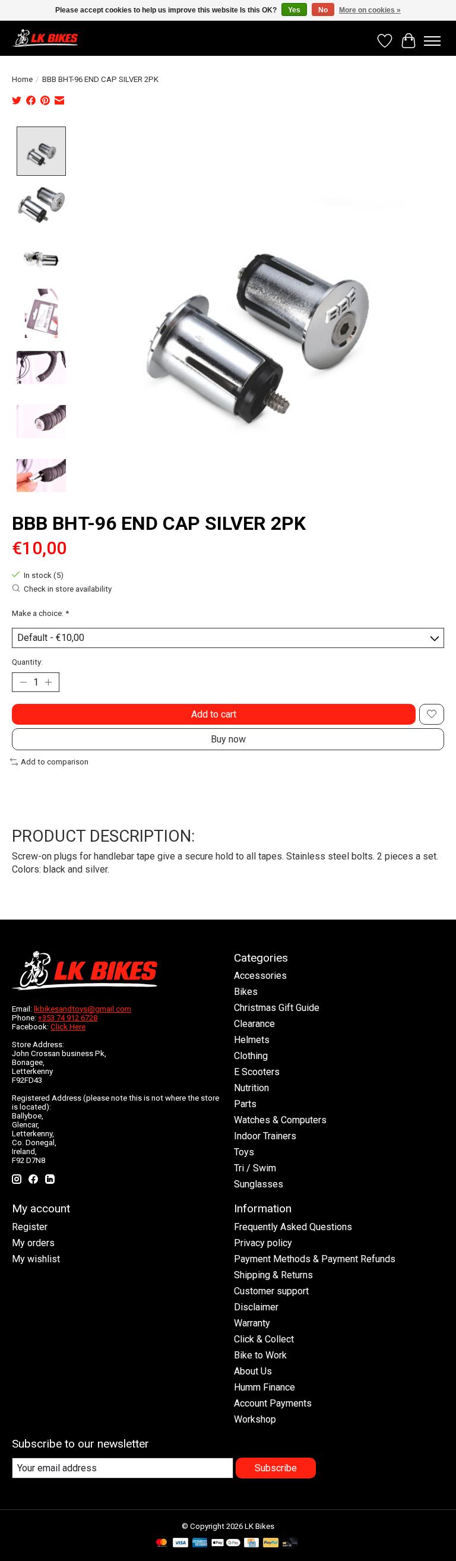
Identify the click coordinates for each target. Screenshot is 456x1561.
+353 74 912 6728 (67, 1017)
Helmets (252, 1039)
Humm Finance (264, 1387)
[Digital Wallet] (225, 1543)
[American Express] (200, 1543)
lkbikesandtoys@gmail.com (82, 1008)
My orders (33, 1243)
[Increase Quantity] (48, 682)
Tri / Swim (255, 1168)
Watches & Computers (280, 1120)
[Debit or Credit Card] (289, 1543)
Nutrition (251, 1088)
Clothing (251, 1055)
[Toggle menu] (432, 41)
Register (30, 1227)
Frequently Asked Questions (293, 1227)
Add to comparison (54, 761)
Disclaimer (256, 1307)
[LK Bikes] (45, 38)
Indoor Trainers (265, 1136)
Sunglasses (258, 1184)
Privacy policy (263, 1243)
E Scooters (257, 1071)
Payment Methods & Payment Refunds (314, 1259)
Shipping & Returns (273, 1275)
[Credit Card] (251, 1543)
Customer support (271, 1291)
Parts (245, 1104)
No (323, 10)
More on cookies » (370, 10)
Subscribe (276, 1468)
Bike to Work (260, 1355)
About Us (253, 1371)
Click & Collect (264, 1339)
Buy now (228, 739)
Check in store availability (68, 588)
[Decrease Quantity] (23, 682)
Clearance (254, 1023)
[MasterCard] (161, 1543)
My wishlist (36, 1259)
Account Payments (273, 1403)
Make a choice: (40, 613)
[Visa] (180, 1543)
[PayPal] (270, 1543)
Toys (244, 1152)
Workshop (255, 1419)
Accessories (260, 975)
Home (22, 79)
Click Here (68, 1026)
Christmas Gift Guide (276, 1007)
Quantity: (27, 662)
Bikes (246, 991)
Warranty (252, 1323)
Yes (294, 10)
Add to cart (213, 714)
